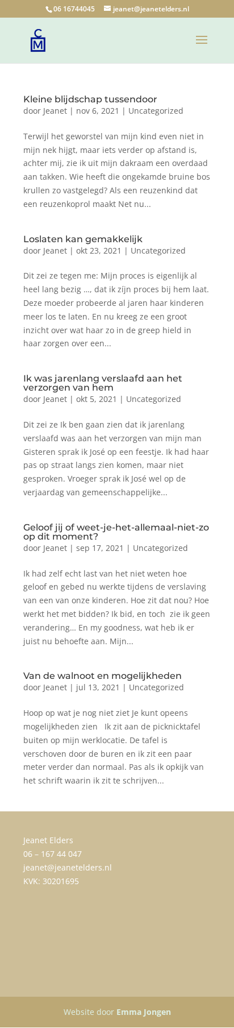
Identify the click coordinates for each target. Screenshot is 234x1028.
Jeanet (55, 110)
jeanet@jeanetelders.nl (67, 867)
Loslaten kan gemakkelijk (83, 239)
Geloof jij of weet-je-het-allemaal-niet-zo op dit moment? (116, 532)
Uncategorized (155, 110)
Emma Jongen (143, 1011)
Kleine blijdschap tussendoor (90, 99)
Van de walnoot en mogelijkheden (102, 675)
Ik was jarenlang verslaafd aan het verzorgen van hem (102, 383)
